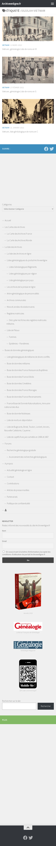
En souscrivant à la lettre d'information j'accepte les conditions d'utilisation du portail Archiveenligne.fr (26, 553)
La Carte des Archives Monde (19, 240)
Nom (4, 530)
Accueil (8, 220)
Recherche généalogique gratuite (21, 450)
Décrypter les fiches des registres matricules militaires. (26, 322)
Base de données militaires (18, 363)
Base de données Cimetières (19, 383)
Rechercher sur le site (11, 701)
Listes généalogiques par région (23, 273)
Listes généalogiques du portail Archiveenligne (27, 260)
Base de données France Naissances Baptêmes (27, 370)
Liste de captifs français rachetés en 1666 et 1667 (28, 437)
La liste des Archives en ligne (19, 253)
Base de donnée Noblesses (18, 413)
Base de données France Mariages (22, 390)
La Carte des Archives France (19, 233)
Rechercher (46, 706)
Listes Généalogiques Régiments (23, 267)
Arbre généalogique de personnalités (23, 293)
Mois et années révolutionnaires (20, 306)
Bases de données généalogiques (19, 350)
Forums (8, 443)
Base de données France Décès (20, 376)
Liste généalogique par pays (21, 280)
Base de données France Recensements (24, 396)
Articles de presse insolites (18, 490)
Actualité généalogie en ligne (19, 470)
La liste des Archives (13, 247)
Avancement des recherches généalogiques (28, 457)
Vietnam (5, 45)
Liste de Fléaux (13, 330)
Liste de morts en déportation (19, 420)
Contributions (13, 483)
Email (4, 541)
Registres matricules (15, 313)
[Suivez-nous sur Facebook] (46, 149)
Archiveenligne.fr (11, 3)
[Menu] (52, 3)
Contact (10, 476)
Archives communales (16, 300)
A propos (9, 463)
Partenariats (12, 496)
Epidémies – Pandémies (19, 343)
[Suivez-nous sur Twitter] (52, 149)
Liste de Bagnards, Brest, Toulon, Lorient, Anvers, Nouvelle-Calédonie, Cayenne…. (27, 428)
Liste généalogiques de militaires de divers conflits (28, 356)
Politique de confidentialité (18, 503)
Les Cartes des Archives (15, 227)
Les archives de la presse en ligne (21, 287)
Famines (12, 337)
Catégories (7, 204)
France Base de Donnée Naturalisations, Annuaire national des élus (27, 405)
